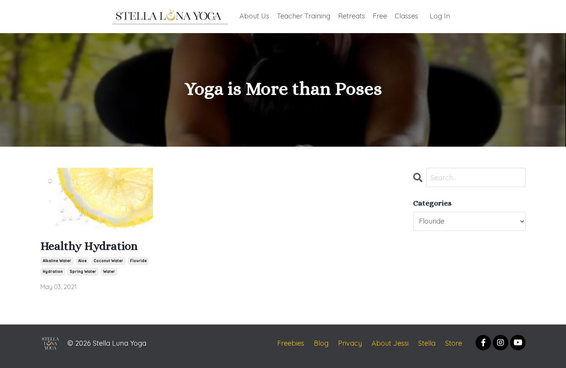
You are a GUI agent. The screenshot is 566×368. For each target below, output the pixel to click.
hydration (53, 271)
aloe (82, 260)
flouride (138, 260)
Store (453, 343)
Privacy (350, 343)
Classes (406, 16)
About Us (254, 16)
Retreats (351, 16)
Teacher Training (303, 16)
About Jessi (390, 343)
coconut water (108, 260)
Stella (426, 343)
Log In (440, 16)
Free (380, 16)
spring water (83, 271)
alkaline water (57, 260)
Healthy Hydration (89, 246)
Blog (321, 343)
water (109, 271)
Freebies (290, 343)
